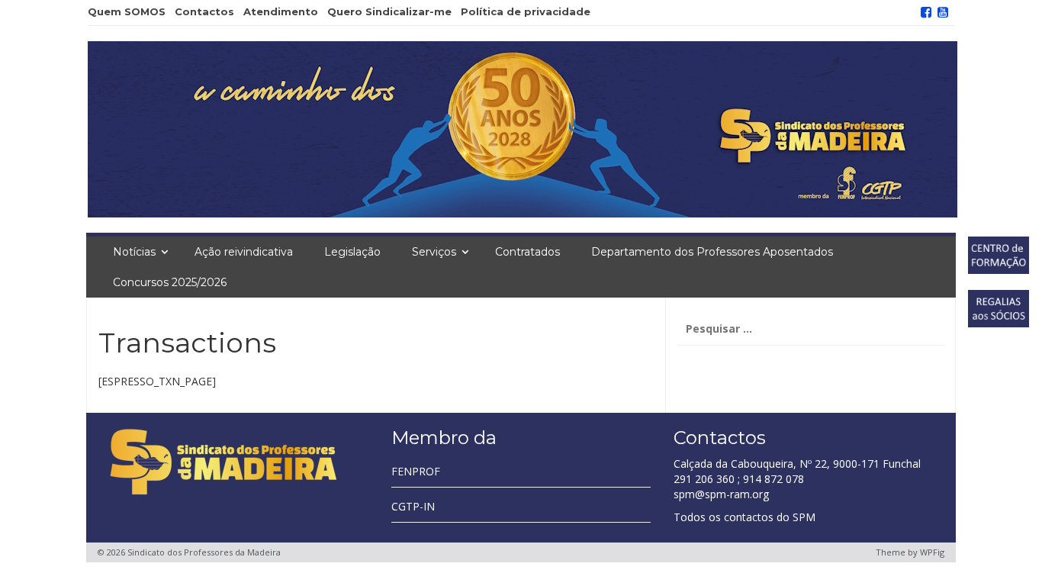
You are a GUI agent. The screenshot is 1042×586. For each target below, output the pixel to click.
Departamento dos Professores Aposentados (712, 252)
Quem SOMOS (127, 11)
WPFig (932, 552)
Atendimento (280, 11)
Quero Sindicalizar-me (389, 11)
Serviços (434, 252)
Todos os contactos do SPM (744, 517)
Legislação (352, 252)
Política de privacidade (525, 11)
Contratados (527, 252)
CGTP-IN (413, 506)
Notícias (134, 252)
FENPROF (415, 471)
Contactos (204, 11)
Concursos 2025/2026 (170, 282)
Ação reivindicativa (244, 252)
